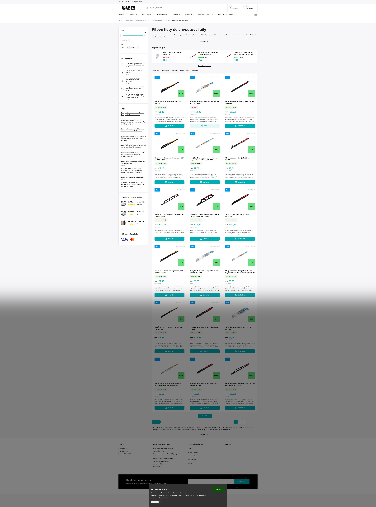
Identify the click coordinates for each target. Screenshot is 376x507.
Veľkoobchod (192, 460)
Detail (206, 126)
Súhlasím (218, 489)
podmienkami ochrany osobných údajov (155, 483)
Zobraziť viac (204, 42)
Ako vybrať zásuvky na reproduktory (132, 177)
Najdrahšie (174, 71)
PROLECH (134, 47)
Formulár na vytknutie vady (161, 461)
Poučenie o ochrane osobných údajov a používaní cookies (167, 455)
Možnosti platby (192, 456)
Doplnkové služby (158, 464)
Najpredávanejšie (184, 71)
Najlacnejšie (165, 71)
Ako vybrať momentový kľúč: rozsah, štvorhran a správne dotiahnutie (132, 130)
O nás (189, 448)
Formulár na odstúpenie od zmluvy (163, 459)
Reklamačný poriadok (159, 451)
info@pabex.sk (122, 448)
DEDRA (125, 47)
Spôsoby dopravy (193, 452)
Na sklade (126, 40)
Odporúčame (155, 71)
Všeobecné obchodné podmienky (163, 448)
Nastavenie (155, 502)
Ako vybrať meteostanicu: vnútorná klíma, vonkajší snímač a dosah (132, 114)
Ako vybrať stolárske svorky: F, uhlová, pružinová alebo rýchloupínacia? (133, 146)
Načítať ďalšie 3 (204, 416)
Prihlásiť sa (242, 482)
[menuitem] (122, 14)
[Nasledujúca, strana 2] (240, 422)
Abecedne (195, 71)
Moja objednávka (158, 467)
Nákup (190, 464)
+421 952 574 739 (123, 451)
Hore (157, 422)
